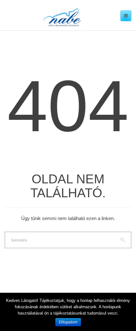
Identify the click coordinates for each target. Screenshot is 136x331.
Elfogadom (68, 322)
